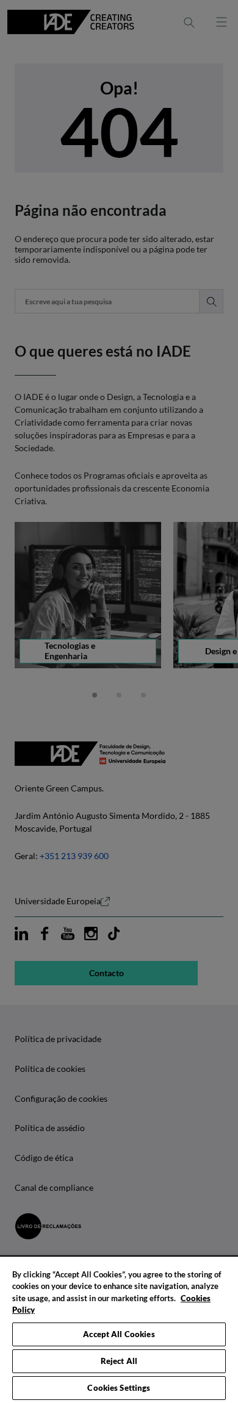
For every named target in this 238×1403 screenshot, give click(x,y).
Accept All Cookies (118, 1334)
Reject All (119, 1361)
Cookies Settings (118, 1388)
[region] (119, 1329)
